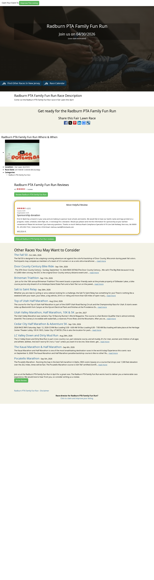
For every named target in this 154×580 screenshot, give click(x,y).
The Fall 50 (21, 255)
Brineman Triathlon (26, 278)
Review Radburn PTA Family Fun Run (31, 194)
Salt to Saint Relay (25, 289)
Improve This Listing (29, 3)
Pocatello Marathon (26, 358)
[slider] (21, 189)
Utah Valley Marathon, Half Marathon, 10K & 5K (44, 312)
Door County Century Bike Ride (34, 266)
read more (101, 261)
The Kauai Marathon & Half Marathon (38, 347)
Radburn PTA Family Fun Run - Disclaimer (31, 390)
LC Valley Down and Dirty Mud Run (36, 335)
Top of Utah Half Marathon (31, 301)
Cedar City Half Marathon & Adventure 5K (40, 324)
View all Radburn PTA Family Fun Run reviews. (35, 239)
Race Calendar (57, 83)
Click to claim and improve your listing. (77, 398)
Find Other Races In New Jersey (23, 83)
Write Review (21, 380)
